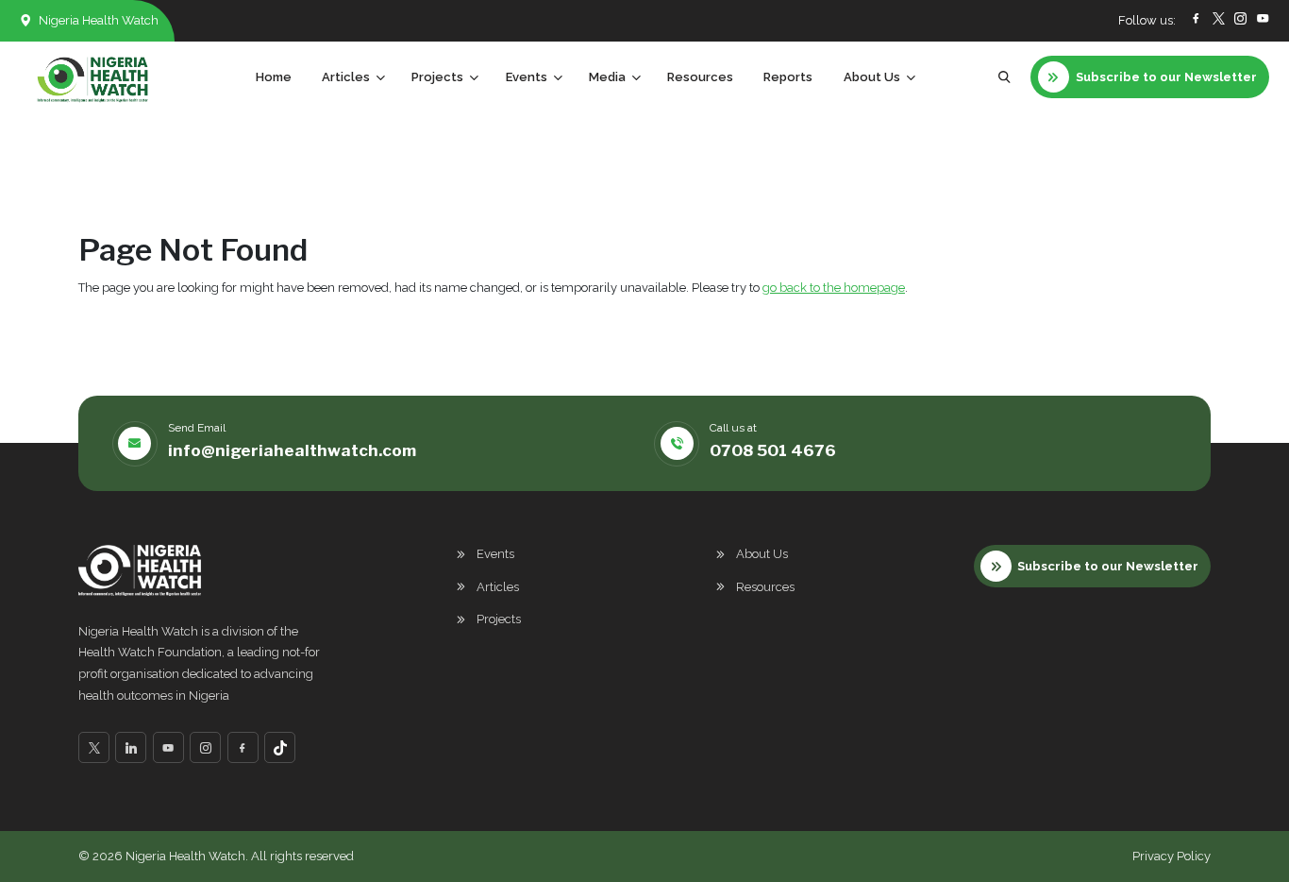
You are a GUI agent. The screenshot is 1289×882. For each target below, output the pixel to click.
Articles (498, 587)
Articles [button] (346, 77)
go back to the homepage (833, 287)
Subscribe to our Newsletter (1107, 566)
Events (495, 554)
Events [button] (526, 77)
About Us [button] (872, 77)
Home (274, 77)
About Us (762, 554)
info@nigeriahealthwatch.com (292, 450)
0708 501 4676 (773, 450)
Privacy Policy (1171, 856)
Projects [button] (437, 77)
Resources (700, 77)
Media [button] (607, 77)
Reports (787, 77)
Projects (499, 619)
